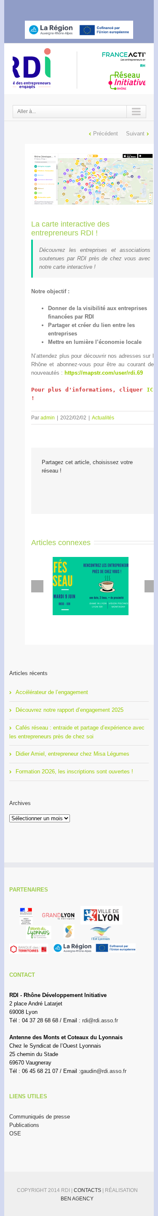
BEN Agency (77, 1199)
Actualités (103, 418)
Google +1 (91, 489)
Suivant (135, 133)
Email (110, 489)
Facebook (54, 7)
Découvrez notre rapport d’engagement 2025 (69, 710)
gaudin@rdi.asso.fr (103, 1071)
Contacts (88, 1190)
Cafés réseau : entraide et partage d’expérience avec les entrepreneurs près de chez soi (77, 732)
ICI (152, 389)
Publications (24, 1125)
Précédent (105, 133)
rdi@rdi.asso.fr (100, 1020)
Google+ (101, 8)
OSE (15, 1133)
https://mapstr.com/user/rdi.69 (103, 373)
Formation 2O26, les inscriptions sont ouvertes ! (74, 771)
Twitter (69, 7)
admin (47, 418)
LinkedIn (84, 7)
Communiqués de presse (39, 1116)
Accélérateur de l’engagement (52, 692)
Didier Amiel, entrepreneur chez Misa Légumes (72, 754)
